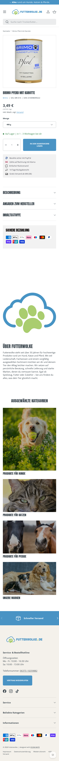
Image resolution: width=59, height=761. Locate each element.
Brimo (5, 98)
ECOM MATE (35, 747)
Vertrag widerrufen (17, 680)
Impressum (7, 751)
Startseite (6, 31)
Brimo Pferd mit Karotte (21, 31)
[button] (54, 12)
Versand (19, 112)
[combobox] (29, 22)
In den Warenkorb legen (39, 144)
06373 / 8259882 (28, 670)
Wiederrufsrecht (39, 751)
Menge (6, 118)
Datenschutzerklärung (22, 751)
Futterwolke (12, 747)
